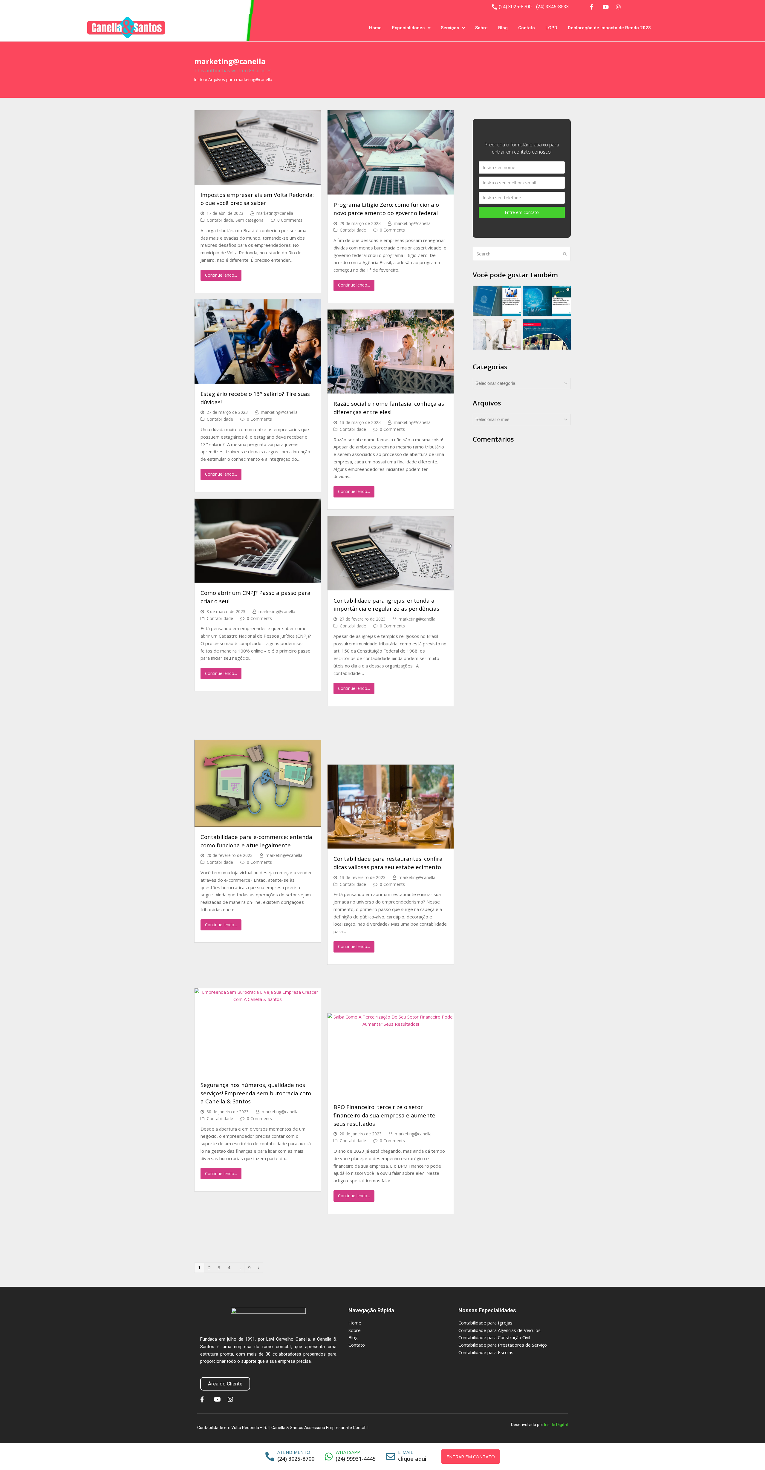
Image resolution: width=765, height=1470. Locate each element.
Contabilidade (220, 220)
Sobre (481, 27)
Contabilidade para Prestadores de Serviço (502, 1345)
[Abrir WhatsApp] (748, 1455)
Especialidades (408, 27)
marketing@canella (274, 213)
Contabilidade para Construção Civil (494, 1337)
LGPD (551, 27)
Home (375, 27)
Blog (503, 27)
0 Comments (289, 220)
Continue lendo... (221, 275)
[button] (225, 1384)
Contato (526, 27)
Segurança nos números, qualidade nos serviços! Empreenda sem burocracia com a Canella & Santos (256, 1093)
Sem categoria (249, 220)
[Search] (522, 254)
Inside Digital (556, 1424)
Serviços (450, 27)
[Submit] (565, 254)
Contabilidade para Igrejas (485, 1323)
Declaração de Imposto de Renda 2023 (609, 27)
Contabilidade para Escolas (485, 1352)
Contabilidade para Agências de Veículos (499, 1330)
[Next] (258, 1268)
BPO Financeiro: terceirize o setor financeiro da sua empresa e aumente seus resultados (384, 1115)
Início (199, 79)
